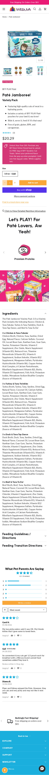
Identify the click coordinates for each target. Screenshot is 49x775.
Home (4, 17)
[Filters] (4, 610)
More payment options (24, 196)
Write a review (24, 603)
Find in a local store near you (15, 202)
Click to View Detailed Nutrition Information (25, 211)
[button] (45, 9)
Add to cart (33, 183)
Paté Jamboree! (14, 17)
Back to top (23, 736)
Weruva (11, 769)
